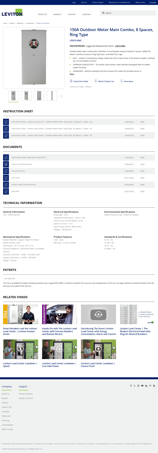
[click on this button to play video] (21, 314)
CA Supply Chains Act (103, 444)
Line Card (15, 178)
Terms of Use (59, 444)
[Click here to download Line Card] (6, 178)
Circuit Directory (18, 171)
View (142, 122)
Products (12, 23)
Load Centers (30, 23)
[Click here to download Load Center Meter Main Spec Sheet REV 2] (6, 157)
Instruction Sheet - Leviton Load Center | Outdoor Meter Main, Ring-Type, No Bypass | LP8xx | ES (51, 135)
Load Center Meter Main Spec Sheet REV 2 (28, 157)
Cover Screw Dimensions (21, 164)
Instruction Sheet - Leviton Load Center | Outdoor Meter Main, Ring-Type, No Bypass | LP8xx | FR (51, 128)
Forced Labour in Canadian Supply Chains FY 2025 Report (132, 444)
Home (5, 23)
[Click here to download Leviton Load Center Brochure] (6, 184)
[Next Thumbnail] (60, 96)
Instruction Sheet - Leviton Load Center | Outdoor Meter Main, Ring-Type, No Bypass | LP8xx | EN (51, 122)
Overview (15, 191)
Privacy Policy (81, 444)
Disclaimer (91, 444)
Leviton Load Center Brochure (23, 184)
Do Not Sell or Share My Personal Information (17, 444)
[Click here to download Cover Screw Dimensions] (6, 164)
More (72, 74)
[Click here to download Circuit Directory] (6, 171)
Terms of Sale (70, 444)
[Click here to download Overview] (6, 191)
